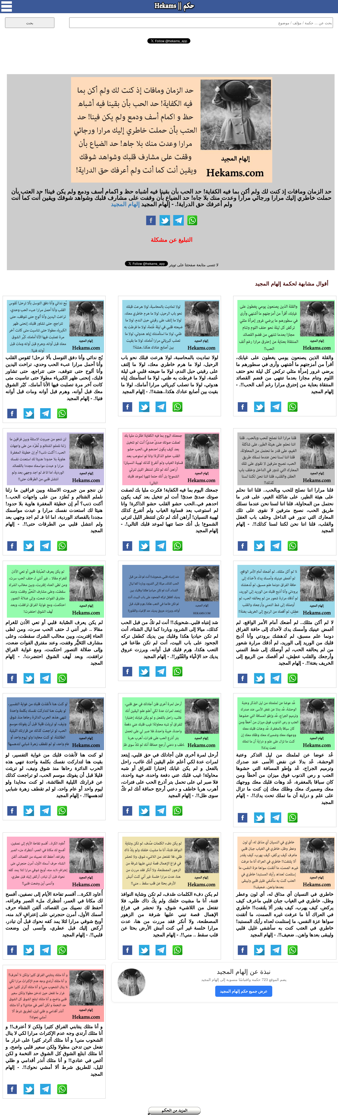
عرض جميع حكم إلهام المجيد (243, 991)
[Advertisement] (169, 58)
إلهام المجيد (125, 203)
